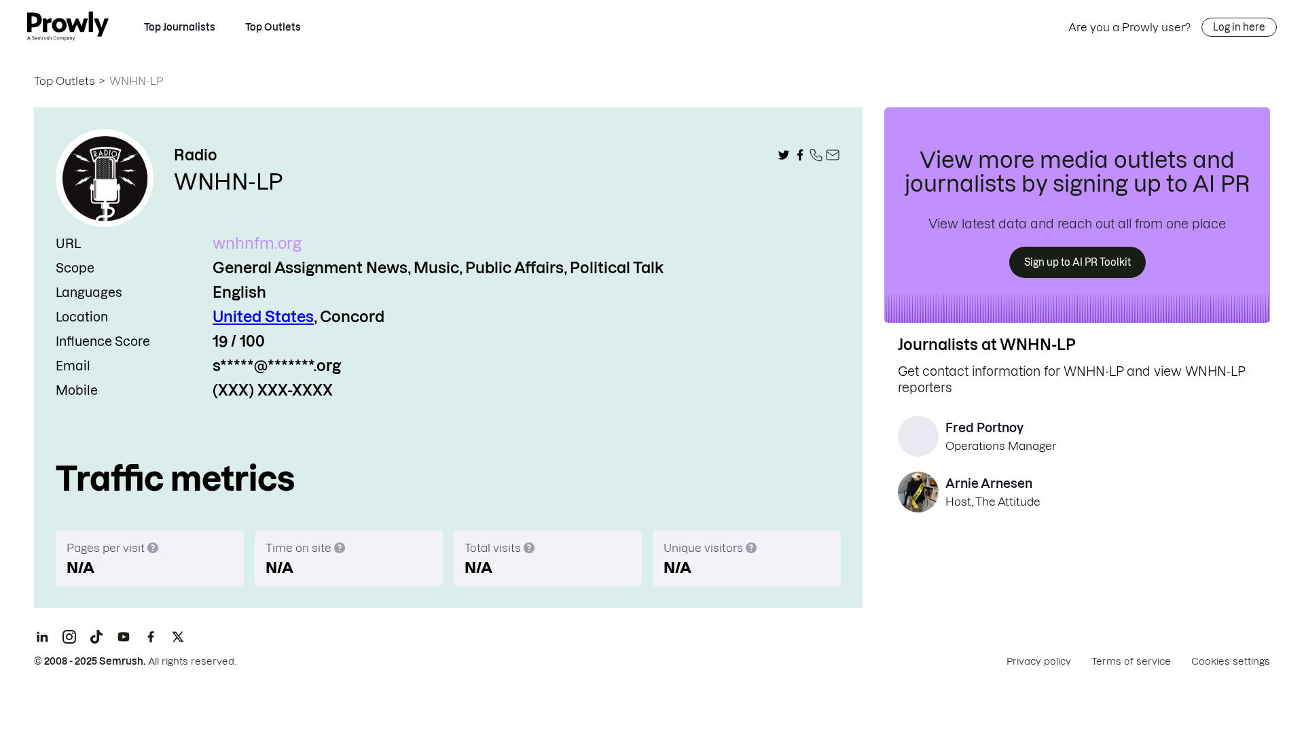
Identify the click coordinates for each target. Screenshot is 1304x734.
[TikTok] (96, 637)
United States (263, 317)
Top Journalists (179, 27)
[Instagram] (69, 637)
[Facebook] (151, 637)
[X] (178, 637)
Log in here (1239, 27)
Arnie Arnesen (988, 483)
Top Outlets (273, 27)
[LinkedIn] (42, 637)
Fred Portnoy (984, 427)
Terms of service (1131, 661)
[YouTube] (123, 637)
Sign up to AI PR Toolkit (1077, 262)
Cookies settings (1230, 661)
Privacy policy (1039, 661)
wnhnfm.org (257, 243)
